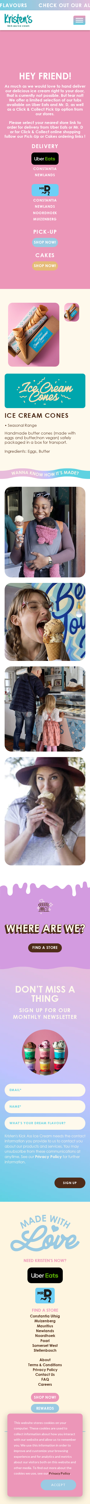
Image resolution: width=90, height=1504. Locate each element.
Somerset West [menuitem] (45, 1345)
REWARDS (45, 1408)
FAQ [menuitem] (45, 1379)
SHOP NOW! (45, 242)
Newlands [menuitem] (45, 1330)
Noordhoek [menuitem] (45, 1335)
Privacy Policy (59, 1473)
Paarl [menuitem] (45, 1340)
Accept (58, 1485)
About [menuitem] (45, 1359)
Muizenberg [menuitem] (45, 1321)
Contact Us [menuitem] (45, 1374)
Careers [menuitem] (45, 1384)
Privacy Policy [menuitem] (45, 1369)
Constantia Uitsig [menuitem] (45, 1316)
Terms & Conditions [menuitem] (45, 1365)
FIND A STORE (45, 947)
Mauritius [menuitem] (45, 1326)
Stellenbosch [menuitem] (45, 1350)
